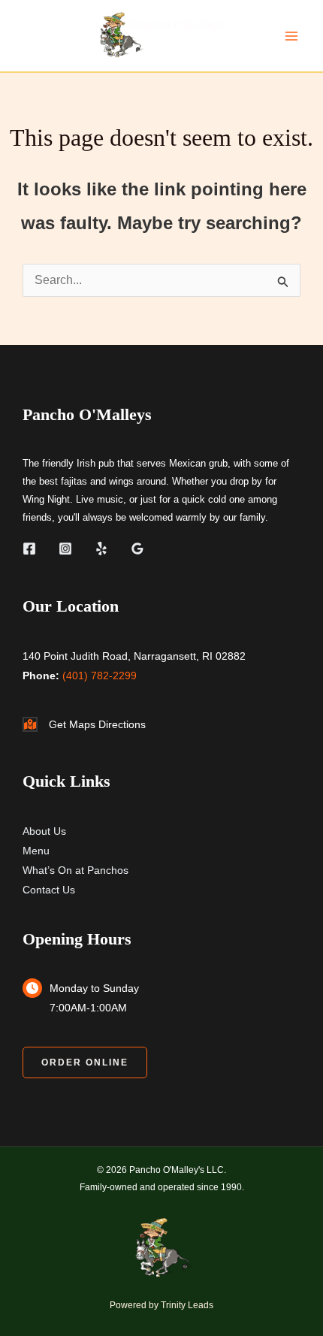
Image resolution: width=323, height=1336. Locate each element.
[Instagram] (65, 548)
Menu (36, 851)
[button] (85, 1062)
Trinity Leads (187, 1305)
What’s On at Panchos (75, 870)
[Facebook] (29, 548)
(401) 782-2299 (99, 676)
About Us (44, 831)
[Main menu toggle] (291, 36)
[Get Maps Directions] (84, 724)
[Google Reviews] (137, 548)
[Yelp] (101, 548)
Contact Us (49, 890)
